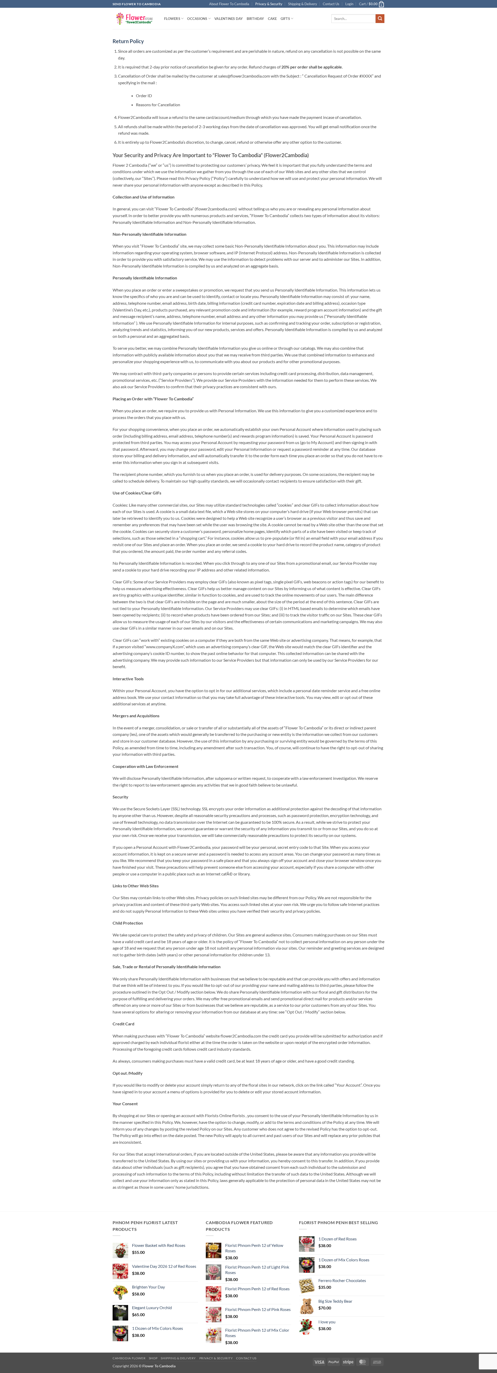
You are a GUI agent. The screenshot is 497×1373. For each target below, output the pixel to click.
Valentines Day (228, 19)
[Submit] (380, 18)
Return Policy (128, 41)
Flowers (172, 19)
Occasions (197, 19)
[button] (349, 4)
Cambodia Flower (129, 1358)
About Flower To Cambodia (229, 4)
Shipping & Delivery (302, 4)
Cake (272, 19)
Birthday (255, 19)
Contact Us (331, 4)
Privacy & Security (268, 4)
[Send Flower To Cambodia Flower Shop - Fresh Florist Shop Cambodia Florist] (134, 18)
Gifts (285, 19)
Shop (153, 1358)
